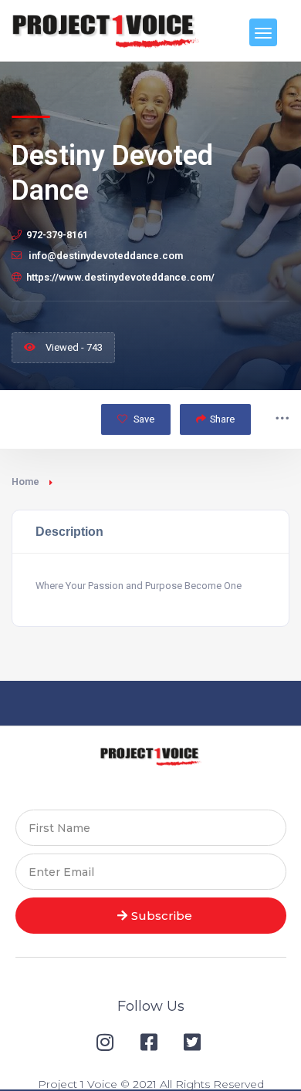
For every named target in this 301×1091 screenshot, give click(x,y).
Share (222, 419)
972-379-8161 (57, 235)
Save (142, 419)
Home (25, 481)
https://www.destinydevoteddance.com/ (120, 277)
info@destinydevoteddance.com (104, 255)
